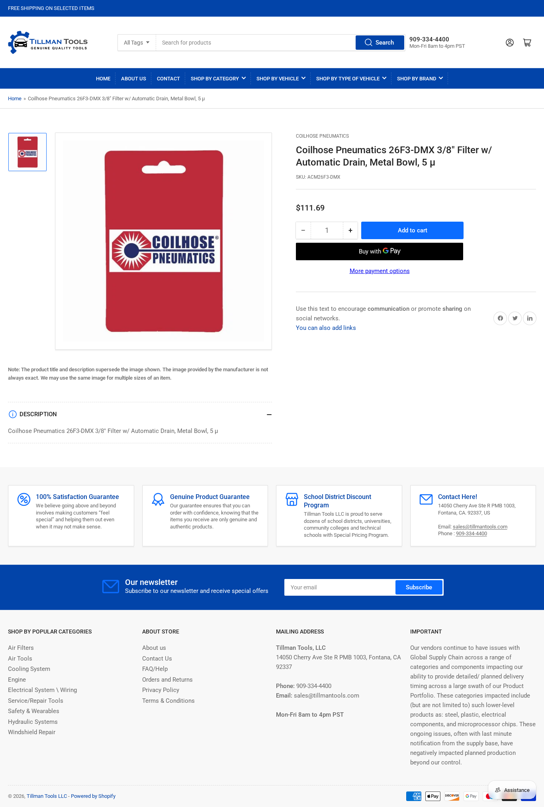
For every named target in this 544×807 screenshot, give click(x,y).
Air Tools (20, 658)
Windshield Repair (31, 732)
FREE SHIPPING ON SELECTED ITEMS (51, 8)
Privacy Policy (160, 690)
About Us (133, 79)
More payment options (380, 271)
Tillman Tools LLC (47, 796)
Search (385, 42)
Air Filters (21, 647)
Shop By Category (215, 79)
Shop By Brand (416, 79)
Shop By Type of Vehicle (348, 79)
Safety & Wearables (33, 711)
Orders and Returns (167, 679)
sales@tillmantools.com (480, 527)
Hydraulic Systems (33, 721)
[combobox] (281, 42)
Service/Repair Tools (35, 700)
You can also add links (326, 327)
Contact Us (157, 658)
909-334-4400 (471, 533)
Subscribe (419, 587)
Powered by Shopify (93, 796)
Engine (17, 679)
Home (103, 79)
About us (154, 647)
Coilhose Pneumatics (322, 136)
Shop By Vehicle (277, 79)
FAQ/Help (155, 668)
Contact (168, 79)
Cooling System (29, 668)
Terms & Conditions (168, 700)
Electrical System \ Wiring (42, 690)
